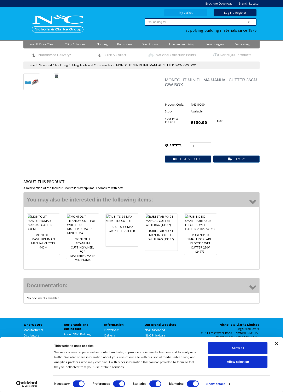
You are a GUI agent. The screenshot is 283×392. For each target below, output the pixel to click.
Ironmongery (215, 44)
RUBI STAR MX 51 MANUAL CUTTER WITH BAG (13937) (161, 235)
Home (31, 65)
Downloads (112, 330)
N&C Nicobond (155, 330)
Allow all (238, 348)
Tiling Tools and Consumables (92, 65)
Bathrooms (124, 44)
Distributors (31, 335)
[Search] (249, 22)
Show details (215, 384)
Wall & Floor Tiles (41, 44)
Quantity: (173, 145)
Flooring (102, 44)
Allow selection (238, 361)
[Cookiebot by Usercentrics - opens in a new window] (27, 384)
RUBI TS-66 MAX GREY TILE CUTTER (122, 229)
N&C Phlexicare (155, 335)
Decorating (242, 44)
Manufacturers (33, 330)
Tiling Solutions (75, 44)
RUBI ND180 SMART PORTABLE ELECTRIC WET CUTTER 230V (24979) (200, 243)
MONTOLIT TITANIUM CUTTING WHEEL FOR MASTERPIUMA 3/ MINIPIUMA (82, 249)
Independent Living (181, 44)
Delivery (109, 335)
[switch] (119, 383)
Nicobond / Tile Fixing (53, 65)
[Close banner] (276, 343)
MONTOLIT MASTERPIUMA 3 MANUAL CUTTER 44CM (43, 241)
